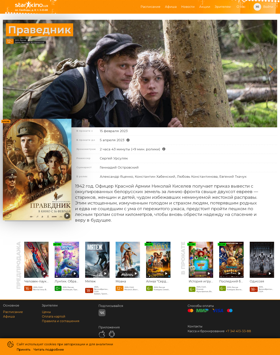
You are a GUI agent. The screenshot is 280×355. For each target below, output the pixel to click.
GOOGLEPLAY (111, 334)
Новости (188, 7)
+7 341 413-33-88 (238, 331)
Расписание (150, 7)
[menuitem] (150, 6)
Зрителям (223, 7)
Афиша (171, 7)
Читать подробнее (49, 349)
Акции (204, 7)
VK (102, 312)
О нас (241, 7)
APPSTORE (101, 334)
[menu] (155, 6)
